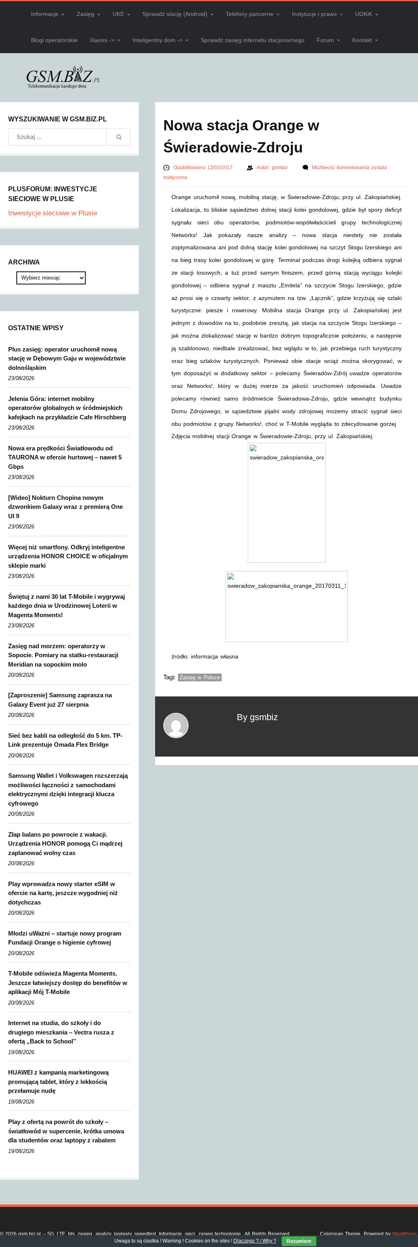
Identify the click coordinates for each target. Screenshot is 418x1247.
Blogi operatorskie (54, 40)
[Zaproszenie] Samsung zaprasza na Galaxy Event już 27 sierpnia (60, 700)
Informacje (44, 14)
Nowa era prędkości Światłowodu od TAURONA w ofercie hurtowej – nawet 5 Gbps (65, 457)
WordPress (404, 1234)
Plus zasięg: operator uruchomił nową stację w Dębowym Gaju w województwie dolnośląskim (67, 358)
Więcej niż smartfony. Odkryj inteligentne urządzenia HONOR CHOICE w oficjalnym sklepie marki (68, 556)
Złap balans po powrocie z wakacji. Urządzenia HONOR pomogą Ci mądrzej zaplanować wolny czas (65, 843)
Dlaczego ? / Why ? (254, 1241)
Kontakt (362, 40)
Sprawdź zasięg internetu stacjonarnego (253, 40)
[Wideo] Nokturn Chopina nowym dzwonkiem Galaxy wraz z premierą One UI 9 (65, 506)
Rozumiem (299, 1241)
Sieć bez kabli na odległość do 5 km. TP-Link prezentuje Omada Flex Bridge (65, 740)
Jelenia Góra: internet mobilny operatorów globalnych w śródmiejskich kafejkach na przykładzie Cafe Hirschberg (67, 408)
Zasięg (85, 14)
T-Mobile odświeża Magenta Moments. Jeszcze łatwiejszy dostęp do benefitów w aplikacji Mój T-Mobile (67, 982)
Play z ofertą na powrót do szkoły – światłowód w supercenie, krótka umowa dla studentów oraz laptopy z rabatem (66, 1131)
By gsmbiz (257, 717)
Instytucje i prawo (314, 14)
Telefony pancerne (249, 14)
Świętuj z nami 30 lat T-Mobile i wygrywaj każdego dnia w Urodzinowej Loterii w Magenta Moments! (66, 605)
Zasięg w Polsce (200, 677)
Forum (325, 40)
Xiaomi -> (102, 40)
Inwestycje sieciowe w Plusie (52, 213)
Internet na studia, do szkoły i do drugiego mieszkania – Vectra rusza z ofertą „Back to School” (61, 1032)
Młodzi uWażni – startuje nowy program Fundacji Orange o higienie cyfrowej (64, 938)
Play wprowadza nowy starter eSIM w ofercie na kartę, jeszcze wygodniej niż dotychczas (63, 893)
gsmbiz (280, 167)
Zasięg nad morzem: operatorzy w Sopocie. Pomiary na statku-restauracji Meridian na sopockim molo (63, 655)
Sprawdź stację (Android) (174, 14)
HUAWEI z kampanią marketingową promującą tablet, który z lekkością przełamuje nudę (58, 1081)
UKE (118, 14)
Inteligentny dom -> (157, 40)
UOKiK (363, 14)
